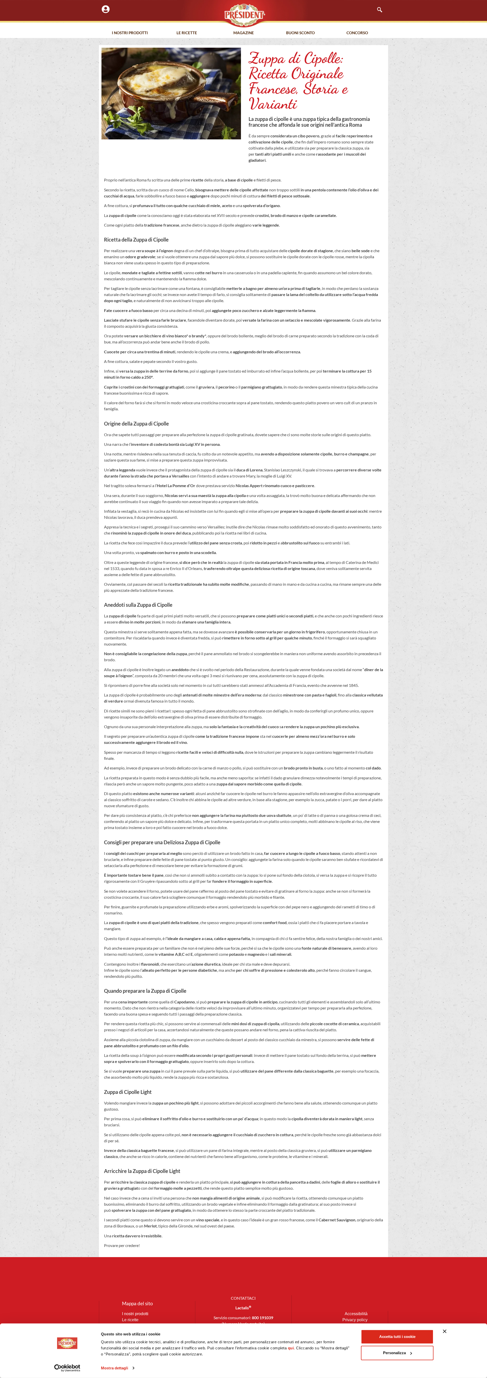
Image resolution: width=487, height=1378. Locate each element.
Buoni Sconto (300, 32)
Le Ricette (187, 32)
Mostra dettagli (114, 1368)
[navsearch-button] (377, 10)
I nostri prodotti (130, 32)
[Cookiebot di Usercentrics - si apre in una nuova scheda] (67, 1368)
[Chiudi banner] (444, 1331)
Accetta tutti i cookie (397, 1336)
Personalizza (394, 1353)
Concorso (357, 32)
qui (291, 1348)
